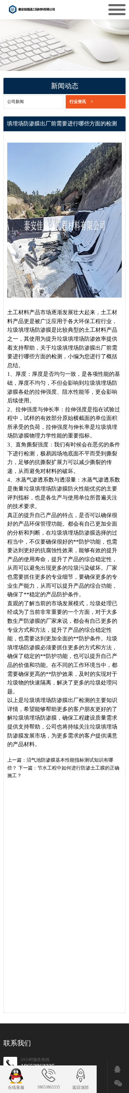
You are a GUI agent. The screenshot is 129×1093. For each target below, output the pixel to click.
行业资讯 (81, 101)
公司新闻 (15, 101)
